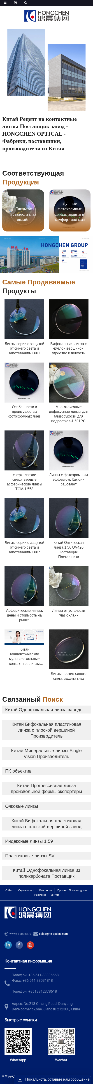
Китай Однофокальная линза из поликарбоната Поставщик (46, 873)
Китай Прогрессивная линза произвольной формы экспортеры (46, 788)
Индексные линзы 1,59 (29, 841)
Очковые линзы (21, 806)
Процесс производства (72, 890)
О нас (9, 890)
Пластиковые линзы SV (29, 855)
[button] (81, 209)
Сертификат (26, 890)
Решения (40, 895)
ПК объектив (18, 770)
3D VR (55, 895)
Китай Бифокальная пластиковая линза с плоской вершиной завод (46, 823)
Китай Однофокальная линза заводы (44, 709)
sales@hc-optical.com (53, 933)
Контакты (45, 890)
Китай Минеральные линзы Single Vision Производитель (46, 753)
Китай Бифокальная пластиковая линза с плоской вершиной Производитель (46, 730)
